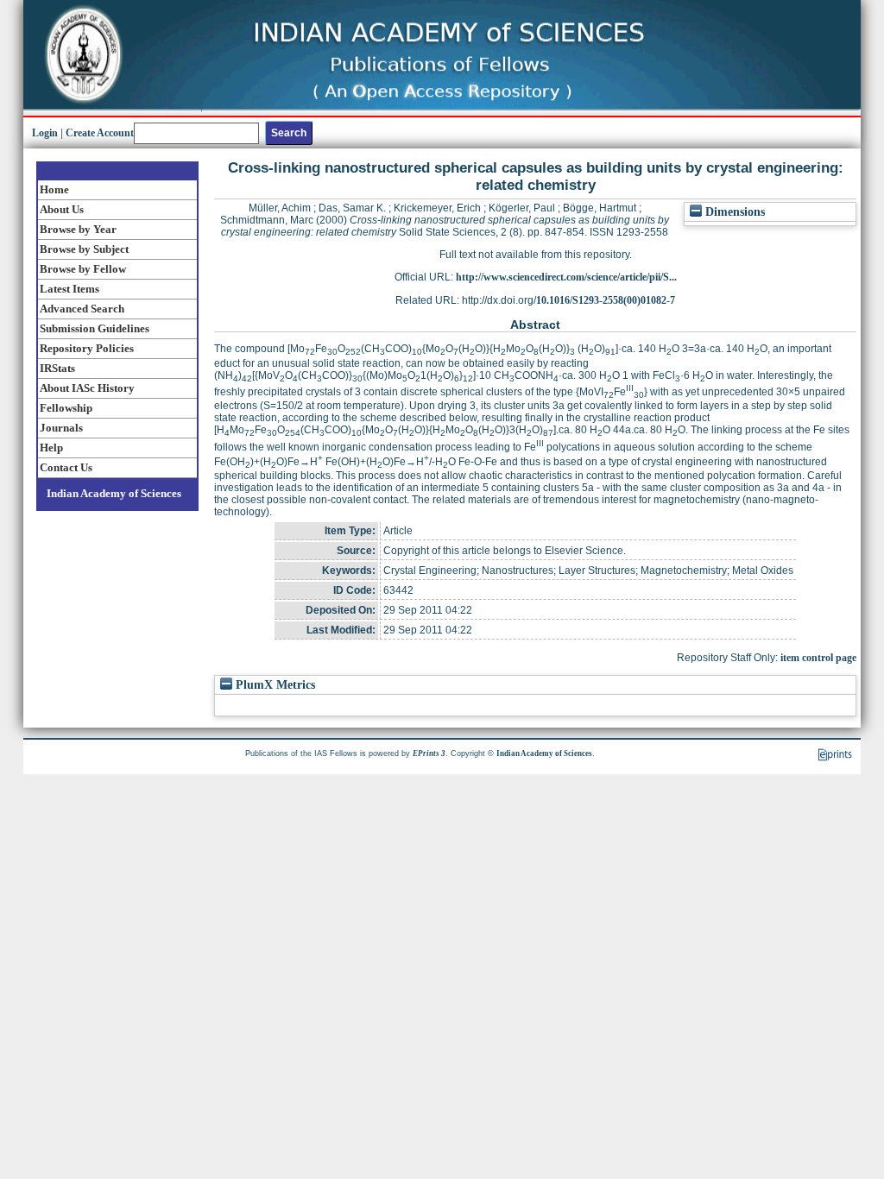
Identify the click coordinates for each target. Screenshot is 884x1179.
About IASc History (87, 387)
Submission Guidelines (94, 328)
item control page (818, 658)
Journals (61, 427)
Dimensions (733, 211)
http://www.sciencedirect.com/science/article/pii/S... (566, 277)
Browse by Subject (84, 249)
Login (45, 133)
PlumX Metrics (273, 684)
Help (51, 447)
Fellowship (66, 407)
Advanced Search (82, 308)
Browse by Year (78, 229)
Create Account (100, 133)
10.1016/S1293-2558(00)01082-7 (605, 300)
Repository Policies (87, 348)
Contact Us (66, 467)
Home (54, 189)
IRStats (57, 368)
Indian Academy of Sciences (114, 493)
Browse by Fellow (83, 268)
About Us (62, 209)
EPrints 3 (429, 753)
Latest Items (69, 288)
